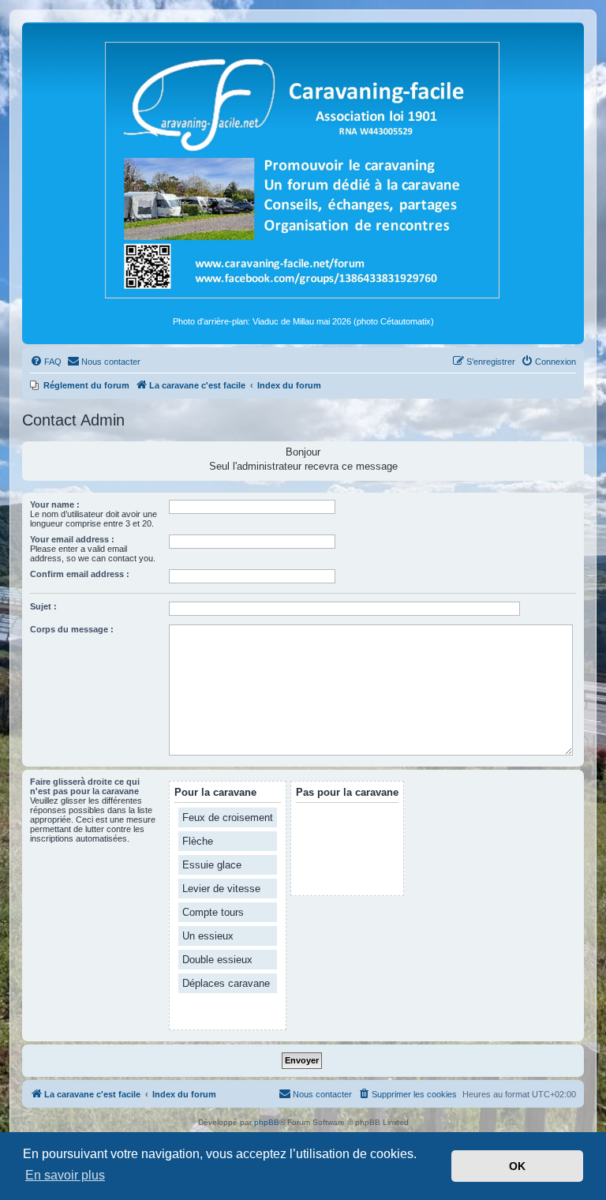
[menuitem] (46, 361)
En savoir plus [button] (65, 1175)
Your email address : (72, 539)
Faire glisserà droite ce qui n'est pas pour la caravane (85, 786)
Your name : (55, 504)
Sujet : (43, 606)
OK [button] (517, 1166)
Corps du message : (72, 629)
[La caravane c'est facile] (303, 169)
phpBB (266, 1122)
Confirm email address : (79, 574)
